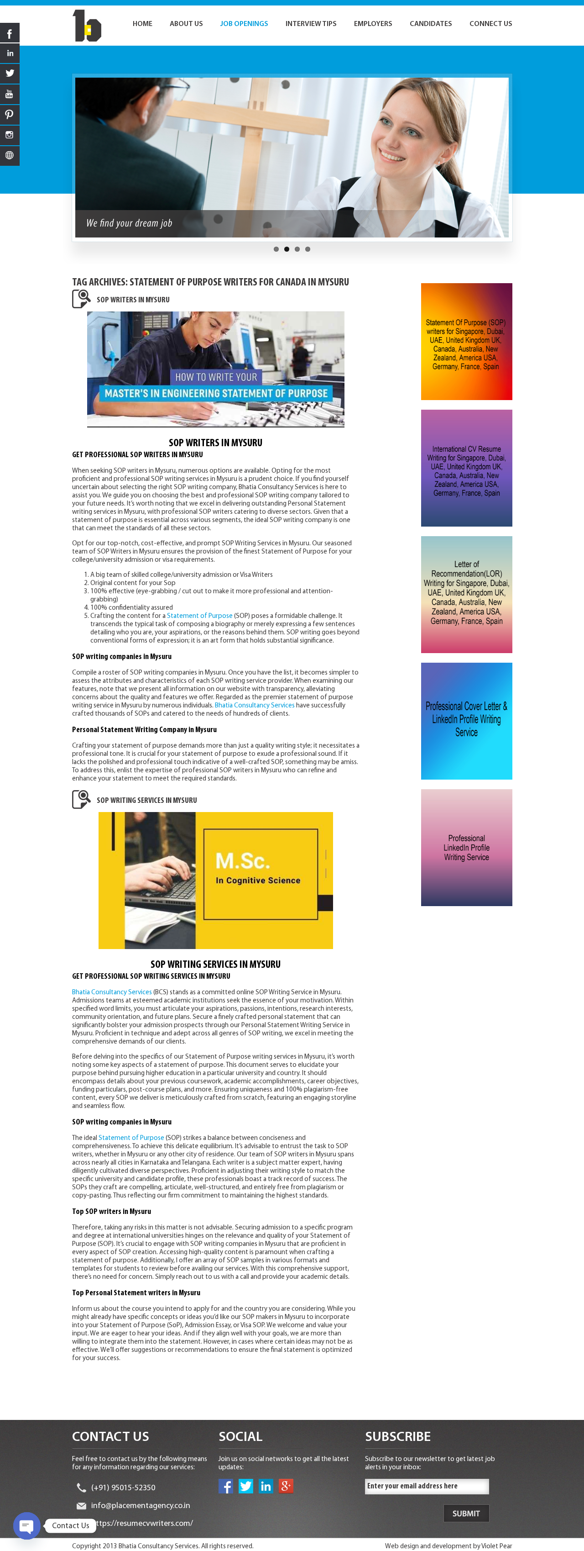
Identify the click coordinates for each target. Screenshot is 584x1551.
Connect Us (490, 24)
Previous (67, 162)
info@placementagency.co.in (140, 1506)
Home (142, 24)
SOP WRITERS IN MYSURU (133, 300)
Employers (373, 24)
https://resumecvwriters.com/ (142, 1524)
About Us (186, 24)
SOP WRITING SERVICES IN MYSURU (147, 801)
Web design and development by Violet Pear (448, 1546)
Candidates (431, 24)
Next (517, 162)
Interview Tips (311, 24)
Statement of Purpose (200, 616)
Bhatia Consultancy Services (255, 705)
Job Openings (244, 24)
